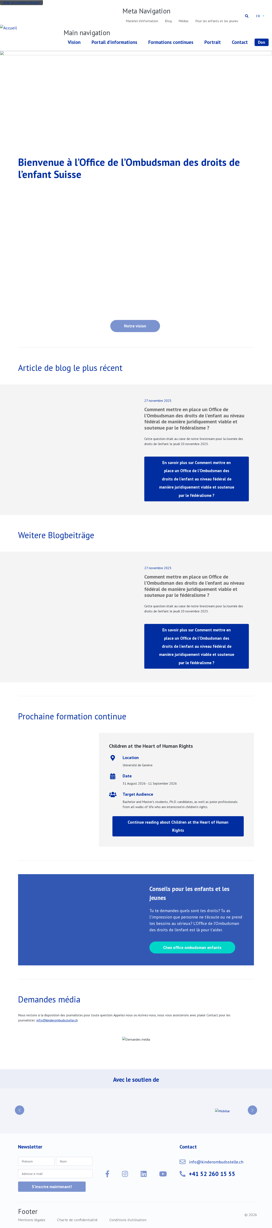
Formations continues (170, 42)
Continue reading (178, 826)
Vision (74, 42)
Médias (183, 21)
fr (258, 16)
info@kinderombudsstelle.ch (216, 1162)
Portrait (212, 42)
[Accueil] (9, 28)
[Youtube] (163, 1173)
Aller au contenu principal (21, 2)
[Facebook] (107, 1173)
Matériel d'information (142, 21)
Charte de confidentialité (77, 1219)
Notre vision (135, 325)
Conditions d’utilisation (127, 1219)
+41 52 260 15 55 (212, 1174)
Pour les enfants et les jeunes (216, 21)
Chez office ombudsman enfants (192, 947)
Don (261, 42)
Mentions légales (31, 1219)
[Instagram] (125, 1173)
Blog (168, 21)
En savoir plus (196, 479)
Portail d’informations (114, 42)
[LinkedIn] (144, 1173)
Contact (240, 42)
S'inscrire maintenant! (52, 1186)
